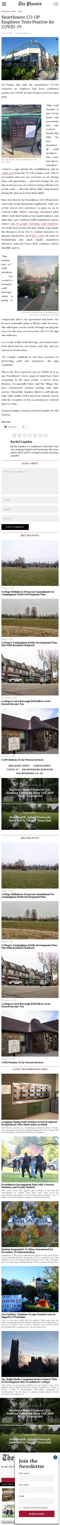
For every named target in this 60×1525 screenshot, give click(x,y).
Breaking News (8, 11)
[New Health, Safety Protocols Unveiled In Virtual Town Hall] (30, 817)
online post (7, 173)
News (20, 11)
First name (24, 1473)
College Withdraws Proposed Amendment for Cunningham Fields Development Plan (27, 593)
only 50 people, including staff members (34, 223)
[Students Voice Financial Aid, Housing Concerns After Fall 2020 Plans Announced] (30, 791)
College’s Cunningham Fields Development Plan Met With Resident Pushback (29, 644)
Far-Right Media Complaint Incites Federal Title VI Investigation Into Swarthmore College (29, 1380)
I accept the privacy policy (35, 1507)
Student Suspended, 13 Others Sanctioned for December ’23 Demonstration (27, 1250)
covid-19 (12, 769)
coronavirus (42, 765)
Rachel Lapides (22, 33)
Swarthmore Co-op (29, 773)
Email (21, 1496)
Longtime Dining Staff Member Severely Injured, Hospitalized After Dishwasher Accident (29, 1123)
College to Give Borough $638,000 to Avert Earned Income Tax (25, 702)
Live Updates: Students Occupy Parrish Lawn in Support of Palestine (28, 1315)
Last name (24, 1484)
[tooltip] (14, 435)
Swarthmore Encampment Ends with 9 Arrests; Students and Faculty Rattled (28, 1186)
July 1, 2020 (38, 235)
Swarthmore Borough (37, 769)
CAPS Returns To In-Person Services (22, 759)
